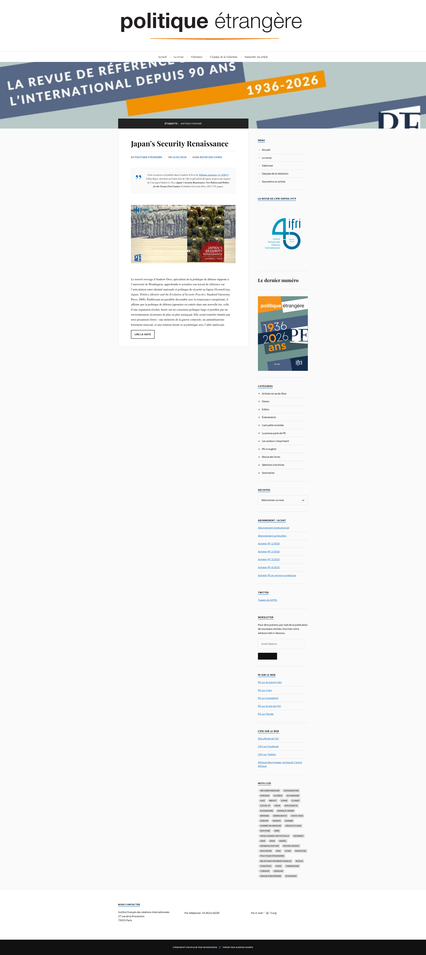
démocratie (280, 816)
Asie (262, 800)
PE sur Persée (266, 713)
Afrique (264, 795)
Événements (269, 417)
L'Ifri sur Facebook (268, 746)
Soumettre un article (256, 56)
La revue (179, 56)
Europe (264, 821)
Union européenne (270, 876)
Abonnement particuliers (272, 535)
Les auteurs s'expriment (275, 440)
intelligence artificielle (274, 836)
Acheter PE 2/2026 (269, 551)
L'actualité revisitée (273, 425)
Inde (276, 831)
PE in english (269, 448)
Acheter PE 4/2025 (269, 567)
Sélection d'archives (273, 464)
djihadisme (266, 811)
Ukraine (278, 871)
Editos (265, 409)
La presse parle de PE (274, 433)
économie (291, 876)
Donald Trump (285, 811)
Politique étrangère (272, 856)
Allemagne (293, 795)
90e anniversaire (270, 790)
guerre (289, 821)
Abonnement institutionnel (273, 527)
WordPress (210, 947)
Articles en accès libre (274, 393)
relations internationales (276, 861)
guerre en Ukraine (270, 826)
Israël (282, 841)
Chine (284, 800)
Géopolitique (293, 826)
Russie (299, 861)
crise (277, 805)
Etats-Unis (297, 816)
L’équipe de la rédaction (223, 56)
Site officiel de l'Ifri (268, 738)
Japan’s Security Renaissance (179, 143)
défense (264, 816)
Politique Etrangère (148, 157)
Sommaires (268, 472)
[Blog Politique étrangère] (213, 25)
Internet (299, 836)
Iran (272, 841)
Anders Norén (244, 947)
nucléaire (266, 851)
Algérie (278, 795)
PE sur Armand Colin (270, 682)
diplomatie (291, 805)
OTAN (288, 851)
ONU (278, 851)
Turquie (265, 871)
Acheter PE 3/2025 (269, 559)
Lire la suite (143, 334)
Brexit (273, 800)
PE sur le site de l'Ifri (269, 706)
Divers (265, 401)
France (277, 821)
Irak (262, 841)
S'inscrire (267, 656)
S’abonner (197, 56)
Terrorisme (292, 866)
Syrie (279, 866)
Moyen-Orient (291, 846)
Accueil (162, 56)
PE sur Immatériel (268, 698)
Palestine (300, 851)
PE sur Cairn (265, 690)
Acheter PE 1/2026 (269, 543)
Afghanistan (291, 790)
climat (296, 800)
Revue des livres (211, 157)
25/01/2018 (180, 157)
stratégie (265, 866)
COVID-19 (265, 805)
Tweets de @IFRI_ (268, 599)
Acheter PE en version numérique (277, 575)
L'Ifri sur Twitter (267, 754)
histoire (265, 831)
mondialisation (269, 846)
